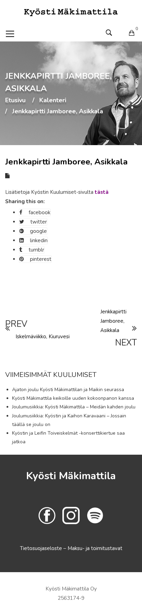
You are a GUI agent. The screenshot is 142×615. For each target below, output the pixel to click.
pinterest (40, 259)
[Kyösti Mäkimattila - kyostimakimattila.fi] (71, 11)
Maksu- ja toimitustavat (95, 548)
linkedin (39, 240)
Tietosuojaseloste (41, 548)
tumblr (36, 249)
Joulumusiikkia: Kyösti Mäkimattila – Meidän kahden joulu (73, 407)
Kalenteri (52, 100)
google (38, 231)
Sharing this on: (25, 201)
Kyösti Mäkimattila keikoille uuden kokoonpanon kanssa (73, 398)
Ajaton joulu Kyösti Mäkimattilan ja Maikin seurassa (68, 389)
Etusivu (15, 100)
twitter (38, 221)
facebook (39, 212)
